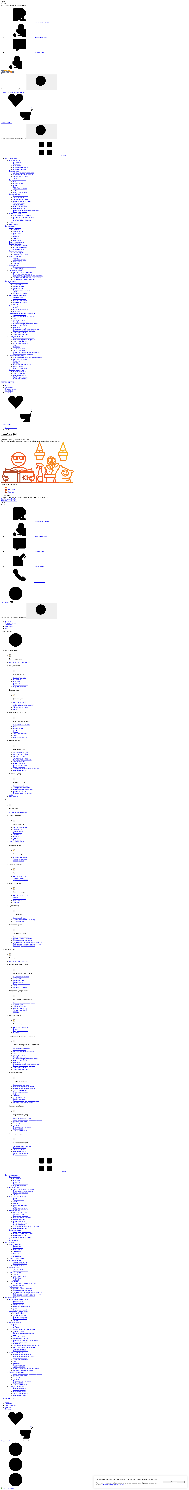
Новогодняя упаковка (20, 212)
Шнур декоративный (20, 293)
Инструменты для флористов (18, 295)
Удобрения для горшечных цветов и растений (28, 276)
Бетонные (16, 238)
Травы (15, 190)
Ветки (15, 185)
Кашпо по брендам (15, 256)
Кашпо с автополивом (16, 242)
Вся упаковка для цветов (21, 1085)
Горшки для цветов (15, 251)
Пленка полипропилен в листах (23, 338)
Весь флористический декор (22, 1118)
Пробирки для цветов (20, 325)
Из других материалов (20, 309)
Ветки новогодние (19, 205)
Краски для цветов (19, 320)
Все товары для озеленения (18, 812)
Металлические (18, 231)
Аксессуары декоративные (22, 215)
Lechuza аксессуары (19, 260)
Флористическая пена (20, 332)
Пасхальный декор (15, 213)
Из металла (16, 164)
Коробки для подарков (20, 377)
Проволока (16, 327)
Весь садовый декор (19, 918)
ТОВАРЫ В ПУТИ (7, 382)
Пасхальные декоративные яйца (23, 217)
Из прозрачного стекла (20, 167)
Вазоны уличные (18, 249)
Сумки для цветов (19, 348)
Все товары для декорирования (19, 662)
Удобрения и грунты (15, 270)
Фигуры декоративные (20, 176)
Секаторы (16, 304)
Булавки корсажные (19, 315)
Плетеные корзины (15, 306)
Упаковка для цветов (16, 336)
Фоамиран (16, 347)
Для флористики (10, 281)
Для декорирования (11, 158)
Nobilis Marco (17, 261)
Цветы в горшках (18, 183)
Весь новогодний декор (20, 752)
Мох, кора (16, 363)
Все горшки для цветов (20, 876)
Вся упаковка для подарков (22, 1146)
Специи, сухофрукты (20, 368)
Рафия (15, 292)
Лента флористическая (20, 322)
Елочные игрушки (19, 197)
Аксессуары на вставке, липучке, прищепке (27, 357)
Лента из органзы (18, 286)
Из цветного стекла (19, 169)
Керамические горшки (20, 254)
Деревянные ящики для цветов (23, 354)
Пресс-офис (9, 391)
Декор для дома (14, 171)
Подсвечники (13, 224)
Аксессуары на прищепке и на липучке (26, 210)
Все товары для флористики (18, 961)
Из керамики (17, 162)
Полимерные (17, 240)
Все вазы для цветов (19, 678)
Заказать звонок (18, 92)
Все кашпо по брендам (20, 895)
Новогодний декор (15, 194)
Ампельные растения (20, 189)
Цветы (15, 181)
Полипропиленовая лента (21, 290)
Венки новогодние (19, 203)
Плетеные (16, 237)
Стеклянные (17, 235)
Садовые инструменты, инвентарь (24, 267)
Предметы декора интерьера (22, 201)
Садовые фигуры (18, 268)
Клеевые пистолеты (19, 299)
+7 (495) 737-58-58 (7, 92)
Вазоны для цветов (15, 244)
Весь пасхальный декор (20, 786)
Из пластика (17, 165)
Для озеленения (10, 226)
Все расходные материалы (21, 1048)
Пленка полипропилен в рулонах (24, 339)
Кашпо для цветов (15, 228)
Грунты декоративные (20, 359)
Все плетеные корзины (20, 1027)
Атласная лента (18, 284)
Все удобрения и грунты (21, 937)
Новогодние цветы (19, 208)
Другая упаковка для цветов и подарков (26, 352)
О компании (9, 387)
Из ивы (15, 308)
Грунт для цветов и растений (22, 272)
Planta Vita (16, 263)
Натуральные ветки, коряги (22, 364)
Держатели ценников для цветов (24, 316)
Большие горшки (18, 252)
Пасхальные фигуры (19, 219)
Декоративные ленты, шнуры (18, 283)
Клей (14, 318)
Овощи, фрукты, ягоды (20, 192)
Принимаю (174, 1482)
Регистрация (5, 602)
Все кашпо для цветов (20, 827)
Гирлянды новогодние (20, 196)
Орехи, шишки (18, 366)
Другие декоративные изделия (23, 174)
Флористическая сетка (20, 334)
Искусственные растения (17, 180)
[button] (16, 107)
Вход (11, 602)
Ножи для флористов (20, 300)
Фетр (14, 345)
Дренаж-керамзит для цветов (22, 274)
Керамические (17, 229)
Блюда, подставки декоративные (23, 173)
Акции (7, 385)
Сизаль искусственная (20, 343)
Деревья (15, 187)
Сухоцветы (16, 361)
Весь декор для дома (19, 702)
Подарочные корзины (20, 379)
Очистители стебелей (20, 302)
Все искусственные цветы (21, 725)
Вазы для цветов (14, 160)
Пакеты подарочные (19, 371)
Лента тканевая (18, 288)
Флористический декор (16, 355)
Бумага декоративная (20, 341)
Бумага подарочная (19, 373)
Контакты (8, 392)
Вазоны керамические (20, 245)
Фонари (15, 178)
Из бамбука (16, 311)
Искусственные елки (20, 206)
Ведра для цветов (18, 297)
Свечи (11, 222)
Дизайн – (8, 499)
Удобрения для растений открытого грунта (27, 277)
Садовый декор (14, 265)
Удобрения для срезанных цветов (24, 279)
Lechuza (15, 258)
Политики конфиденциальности (113, 1484)
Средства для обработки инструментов (26, 329)
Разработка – (9, 501)
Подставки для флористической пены (25, 324)
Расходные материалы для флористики (22, 313)
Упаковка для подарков (16, 370)
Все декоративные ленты (21, 977)
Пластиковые (17, 233)
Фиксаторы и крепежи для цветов (24, 331)
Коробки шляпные (19, 350)
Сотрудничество (10, 389)
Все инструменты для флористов (24, 1003)
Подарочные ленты (19, 375)
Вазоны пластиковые (20, 247)
